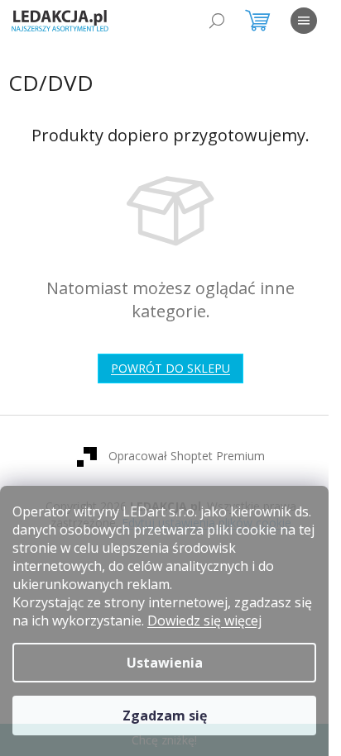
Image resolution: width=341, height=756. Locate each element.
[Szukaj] (216, 20)
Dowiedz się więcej (204, 620)
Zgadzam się (164, 715)
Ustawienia (165, 663)
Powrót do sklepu (170, 368)
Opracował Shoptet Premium (186, 456)
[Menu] (303, 20)
